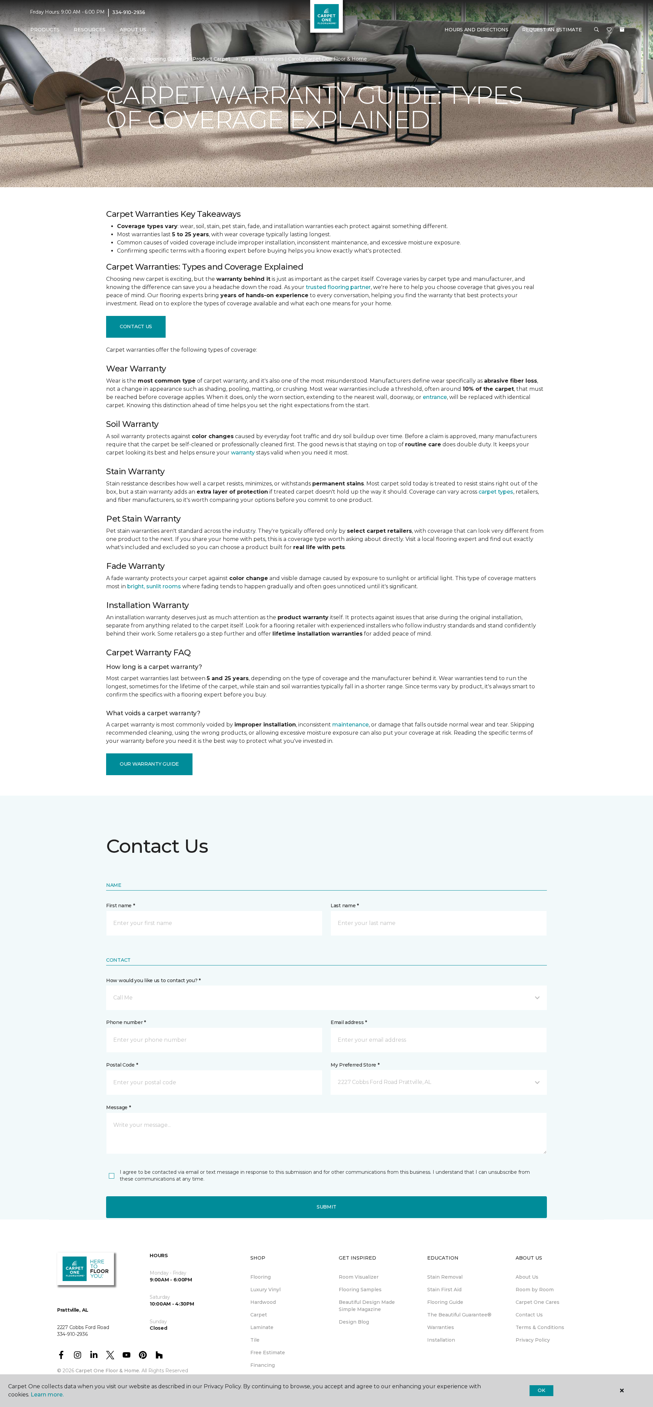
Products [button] (45, 30)
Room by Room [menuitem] (535, 1289)
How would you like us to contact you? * (153, 980)
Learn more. (47, 1394)
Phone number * (126, 1022)
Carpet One (120, 59)
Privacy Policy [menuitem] (533, 1340)
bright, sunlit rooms (154, 586)
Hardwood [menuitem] (263, 1302)
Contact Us (136, 326)
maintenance (350, 724)
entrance (435, 397)
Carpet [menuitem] (258, 1315)
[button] (596, 29)
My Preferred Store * (355, 1064)
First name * (120, 905)
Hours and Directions (476, 30)
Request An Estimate (552, 30)
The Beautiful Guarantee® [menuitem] (459, 1315)
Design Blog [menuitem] (354, 1322)
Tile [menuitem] (254, 1340)
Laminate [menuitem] (261, 1327)
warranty (243, 452)
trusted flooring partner (338, 287)
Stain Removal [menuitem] (445, 1277)
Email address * (349, 1022)
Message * (118, 1107)
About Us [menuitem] (527, 1277)
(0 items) (622, 29)
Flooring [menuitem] (260, 1277)
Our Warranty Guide (149, 764)
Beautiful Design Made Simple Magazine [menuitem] (367, 1305)
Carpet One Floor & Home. (108, 1371)
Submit (326, 1207)
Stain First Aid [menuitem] (444, 1289)
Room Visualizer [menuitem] (359, 1277)
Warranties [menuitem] (440, 1327)
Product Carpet (211, 59)
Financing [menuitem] (262, 1365)
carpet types (496, 492)
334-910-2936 (128, 12)
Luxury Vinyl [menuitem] (265, 1289)
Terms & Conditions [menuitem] (540, 1327)
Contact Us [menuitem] (529, 1315)
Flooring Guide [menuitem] (445, 1302)
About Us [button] (133, 30)
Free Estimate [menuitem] (267, 1352)
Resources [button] (89, 30)
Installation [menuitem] (441, 1340)
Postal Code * (122, 1064)
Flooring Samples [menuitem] (360, 1289)
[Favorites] (609, 29)
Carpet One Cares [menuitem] (537, 1302)
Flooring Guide (164, 59)
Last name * (345, 905)
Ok (541, 1390)
